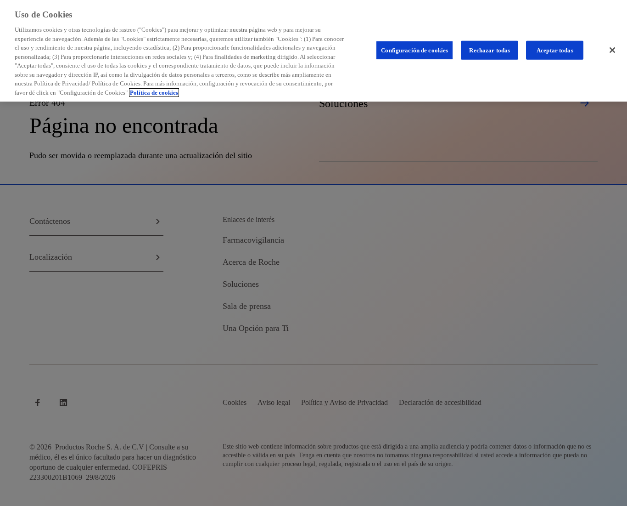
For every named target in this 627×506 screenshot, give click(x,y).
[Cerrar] (612, 50)
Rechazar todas (489, 49)
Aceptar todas (555, 49)
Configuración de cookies (414, 49)
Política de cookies (154, 92)
